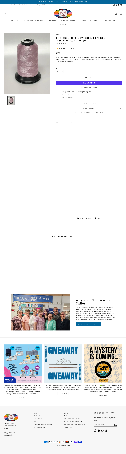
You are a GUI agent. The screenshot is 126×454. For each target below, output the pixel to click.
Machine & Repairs (39, 427)
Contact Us (67, 416)
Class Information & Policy (72, 419)
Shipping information (89, 104)
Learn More (22, 398)
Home (5, 5)
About (35, 413)
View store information (68, 97)
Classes (53, 21)
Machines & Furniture (34, 21)
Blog (38, 5)
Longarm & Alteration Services (43, 424)
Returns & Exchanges (89, 108)
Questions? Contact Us (88, 324)
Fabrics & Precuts (69, 21)
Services (51, 5)
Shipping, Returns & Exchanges (73, 421)
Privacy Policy (68, 427)
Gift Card (44, 5)
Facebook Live (23, 5)
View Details (17, 268)
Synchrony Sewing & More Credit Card (75, 424)
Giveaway (32, 5)
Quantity (60, 68)
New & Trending (13, 21)
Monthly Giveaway (39, 416)
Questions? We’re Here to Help (89, 113)
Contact (58, 5)
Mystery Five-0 (13, 5)
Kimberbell (94, 21)
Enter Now (63, 393)
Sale (62, 24)
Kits (84, 21)
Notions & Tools (111, 21)
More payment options (89, 87)
